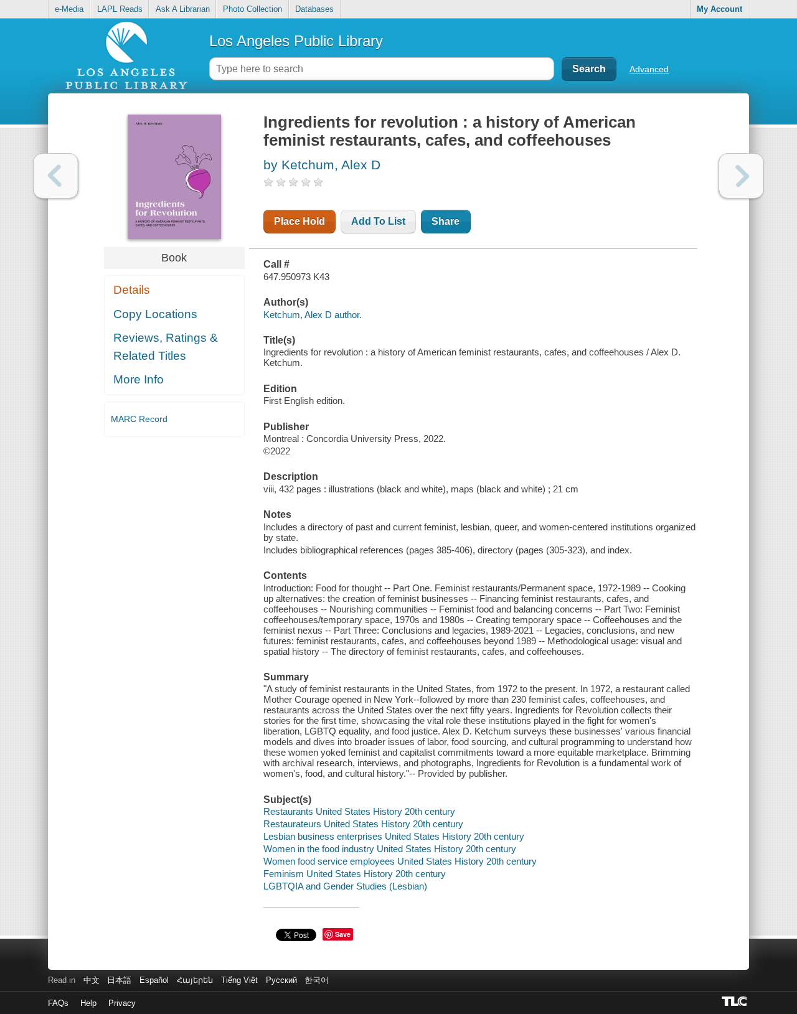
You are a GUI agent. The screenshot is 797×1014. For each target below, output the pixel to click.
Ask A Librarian (183, 9)
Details (131, 289)
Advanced (649, 69)
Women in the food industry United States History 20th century (389, 848)
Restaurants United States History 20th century (359, 811)
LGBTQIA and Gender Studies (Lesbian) (345, 886)
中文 (91, 980)
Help (88, 1003)
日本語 (119, 980)
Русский (281, 980)
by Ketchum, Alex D (321, 164)
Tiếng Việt (239, 980)
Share (446, 221)
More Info (138, 379)
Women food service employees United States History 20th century (400, 861)
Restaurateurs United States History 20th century (363, 824)
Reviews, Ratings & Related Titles (165, 346)
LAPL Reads (120, 9)
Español (154, 980)
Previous (55, 176)
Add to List (378, 221)
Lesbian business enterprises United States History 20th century (393, 836)
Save (343, 934)
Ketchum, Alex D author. (312, 314)
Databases (314, 9)
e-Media (69, 9)
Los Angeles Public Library (296, 40)
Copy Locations (155, 314)
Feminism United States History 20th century (354, 873)
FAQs (58, 1003)
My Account (719, 9)
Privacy (122, 1003)
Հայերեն (195, 980)
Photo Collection (252, 9)
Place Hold (299, 221)
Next (741, 176)
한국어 (316, 980)
